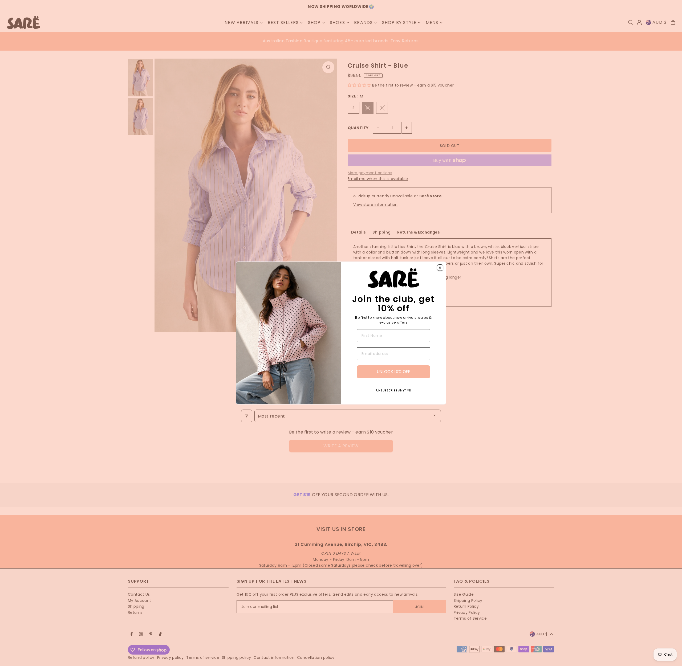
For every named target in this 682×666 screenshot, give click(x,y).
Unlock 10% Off (393, 371)
